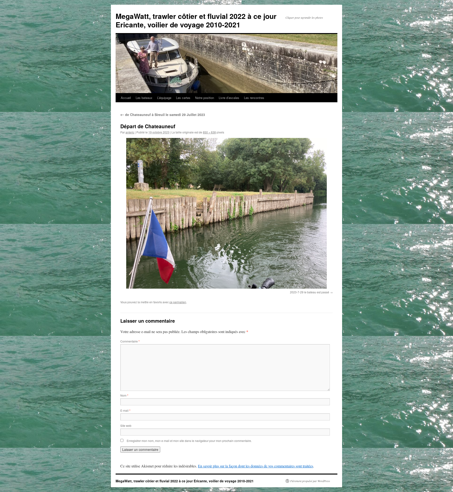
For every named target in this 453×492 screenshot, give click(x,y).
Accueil (126, 97)
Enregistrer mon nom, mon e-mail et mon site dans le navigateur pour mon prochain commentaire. (189, 441)
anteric (130, 132)
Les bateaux (144, 97)
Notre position (204, 97)
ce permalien (177, 302)
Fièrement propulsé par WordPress (310, 481)
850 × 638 (209, 132)
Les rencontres (254, 97)
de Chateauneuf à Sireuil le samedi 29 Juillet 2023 (162, 114)
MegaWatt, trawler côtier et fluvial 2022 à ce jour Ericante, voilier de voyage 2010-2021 (196, 20)
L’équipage (164, 97)
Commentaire (130, 341)
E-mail (125, 410)
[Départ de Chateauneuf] (226, 213)
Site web (125, 426)
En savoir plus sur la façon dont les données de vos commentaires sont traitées (255, 465)
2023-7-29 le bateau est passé (309, 292)
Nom (124, 395)
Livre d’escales (229, 97)
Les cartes (183, 97)
